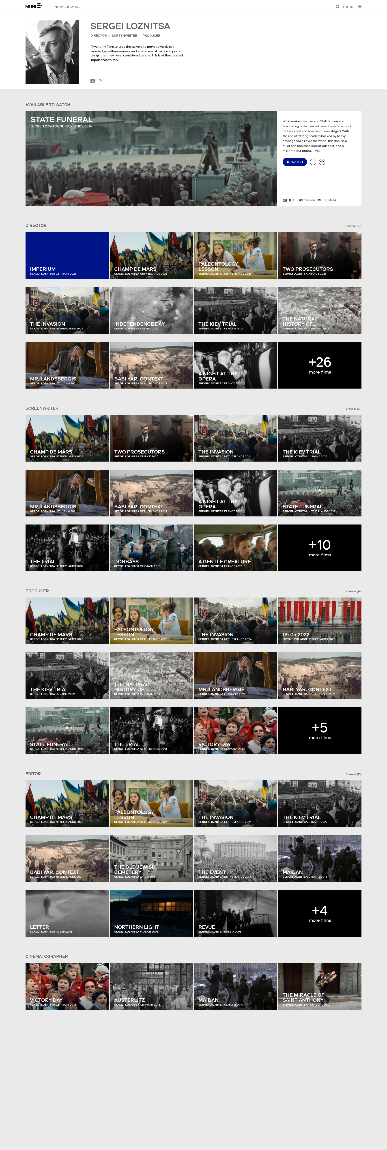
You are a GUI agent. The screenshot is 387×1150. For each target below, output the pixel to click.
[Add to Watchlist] (313, 162)
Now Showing (67, 7)
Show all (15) (353, 774)
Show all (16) (353, 591)
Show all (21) (353, 408)
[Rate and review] (322, 162)
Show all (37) (353, 226)
